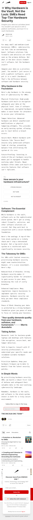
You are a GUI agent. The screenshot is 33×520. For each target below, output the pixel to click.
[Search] (30, 432)
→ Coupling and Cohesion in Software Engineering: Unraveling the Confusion (11, 455)
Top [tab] (3, 432)
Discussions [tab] (15, 432)
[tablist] (10, 432)
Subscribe (23, 2)
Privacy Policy (22, 506)
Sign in (29, 2)
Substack (7, 516)
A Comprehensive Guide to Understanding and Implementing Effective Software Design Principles (12, 460)
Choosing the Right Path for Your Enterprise (11, 443)
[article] (16, 442)
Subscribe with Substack (18, 499)
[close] (27, 469)
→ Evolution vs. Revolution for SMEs (11, 438)
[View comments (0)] (10, 448)
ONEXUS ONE (9, 34)
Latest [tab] (8, 432)
